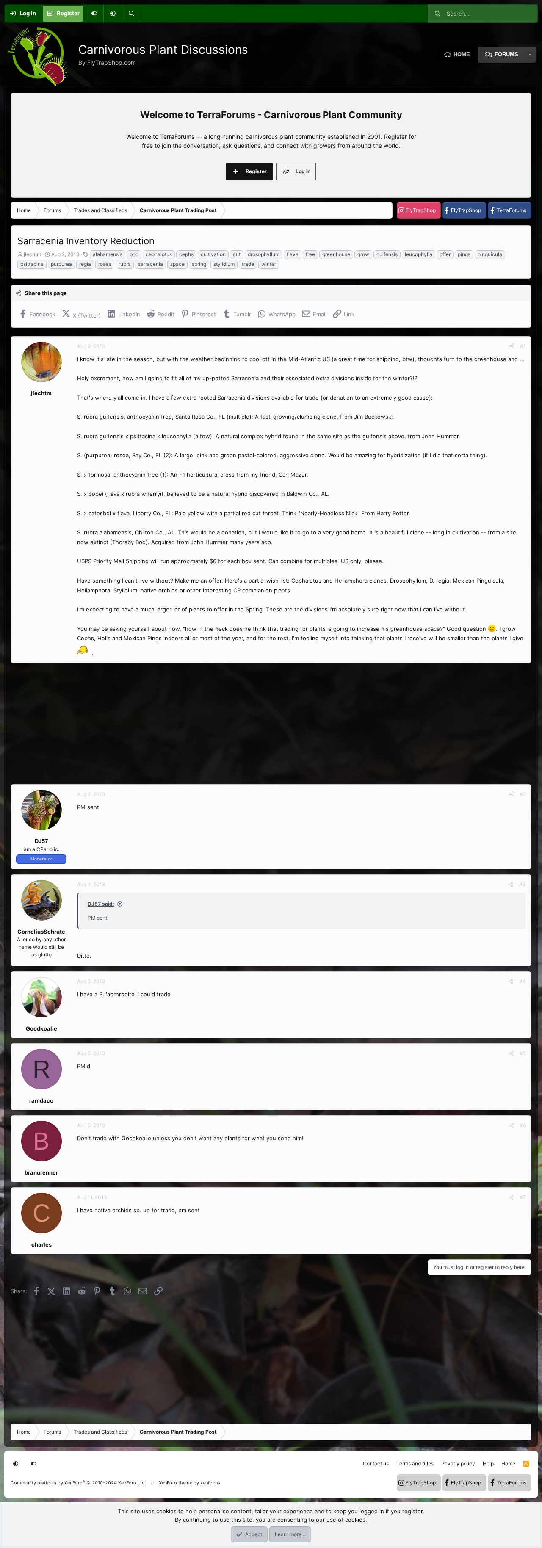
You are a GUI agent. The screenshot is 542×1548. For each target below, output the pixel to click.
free (310, 254)
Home (462, 54)
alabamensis (107, 254)
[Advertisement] (265, 723)
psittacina (32, 264)
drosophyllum (263, 254)
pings (464, 254)
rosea (104, 264)
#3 (522, 884)
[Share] (511, 346)
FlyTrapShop (421, 210)
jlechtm (32, 254)
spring (199, 264)
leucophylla (418, 254)
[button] (112, 13)
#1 (523, 346)
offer (445, 254)
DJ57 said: (101, 904)
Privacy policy (458, 1463)
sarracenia (150, 264)
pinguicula (490, 254)
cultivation (213, 254)
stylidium (224, 264)
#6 (523, 1125)
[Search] (131, 13)
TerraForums (511, 210)
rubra (125, 264)
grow (363, 254)
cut (237, 254)
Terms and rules (415, 1463)
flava (293, 254)
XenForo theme (175, 1483)
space (177, 264)
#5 (523, 1053)
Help (488, 1463)
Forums (506, 54)
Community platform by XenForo (78, 1483)
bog (134, 254)
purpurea (61, 264)
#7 (523, 1197)
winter (268, 264)
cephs (186, 254)
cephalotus (159, 254)
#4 (522, 981)
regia (85, 264)
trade (248, 264)
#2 (523, 794)
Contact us (376, 1463)
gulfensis (387, 254)
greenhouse (336, 254)
